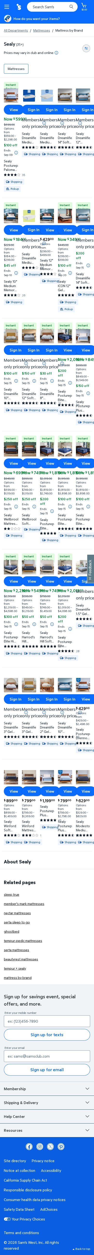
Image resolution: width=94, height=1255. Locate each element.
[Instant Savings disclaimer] (16, 153)
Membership (15, 1088)
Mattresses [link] (16, 68)
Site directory (15, 1160)
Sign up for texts (47, 1035)
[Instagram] (40, 1146)
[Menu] (8, 7)
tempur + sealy (15, 968)
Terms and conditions (21, 1232)
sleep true (11, 894)
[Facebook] (29, 1146)
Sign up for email (47, 1070)
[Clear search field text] (65, 7)
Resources (13, 1130)
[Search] (71, 7)
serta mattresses (16, 950)
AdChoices (49, 1209)
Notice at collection (19, 1170)
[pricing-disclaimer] (56, 53)
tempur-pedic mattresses (23, 940)
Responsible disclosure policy (28, 1190)
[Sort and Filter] (86, 48)
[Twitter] (50, 1146)
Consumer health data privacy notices (35, 1199)
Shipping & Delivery (21, 1102)
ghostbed (11, 931)
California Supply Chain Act (25, 1180)
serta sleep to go (17, 922)
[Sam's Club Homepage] (19, 6)
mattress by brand (18, 977)
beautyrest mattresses (21, 959)
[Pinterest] (61, 1146)
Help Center (14, 1116)
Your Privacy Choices (28, 1219)
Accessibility (51, 1170)
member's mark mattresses (24, 903)
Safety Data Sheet (19, 1209)
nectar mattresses (17, 913)
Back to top (82, 1249)
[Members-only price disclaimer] (44, 243)
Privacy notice (43, 1160)
